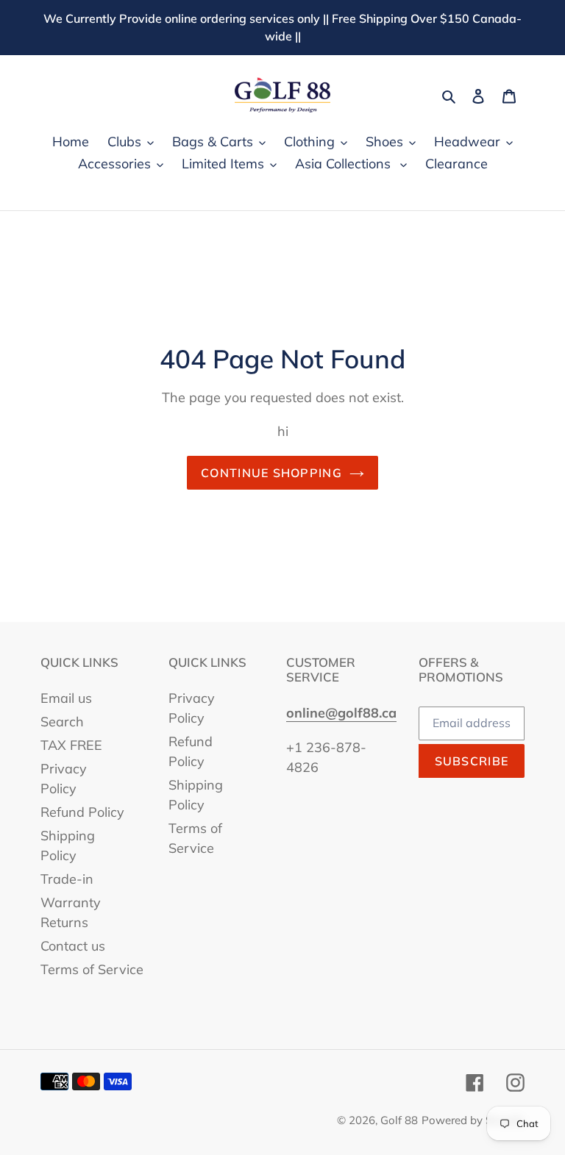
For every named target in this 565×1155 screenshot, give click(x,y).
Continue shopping (271, 472)
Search (62, 721)
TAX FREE (71, 745)
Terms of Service (91, 969)
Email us (66, 698)
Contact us (72, 945)
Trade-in (66, 878)
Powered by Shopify (473, 1120)
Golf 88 (399, 1120)
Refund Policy (82, 812)
